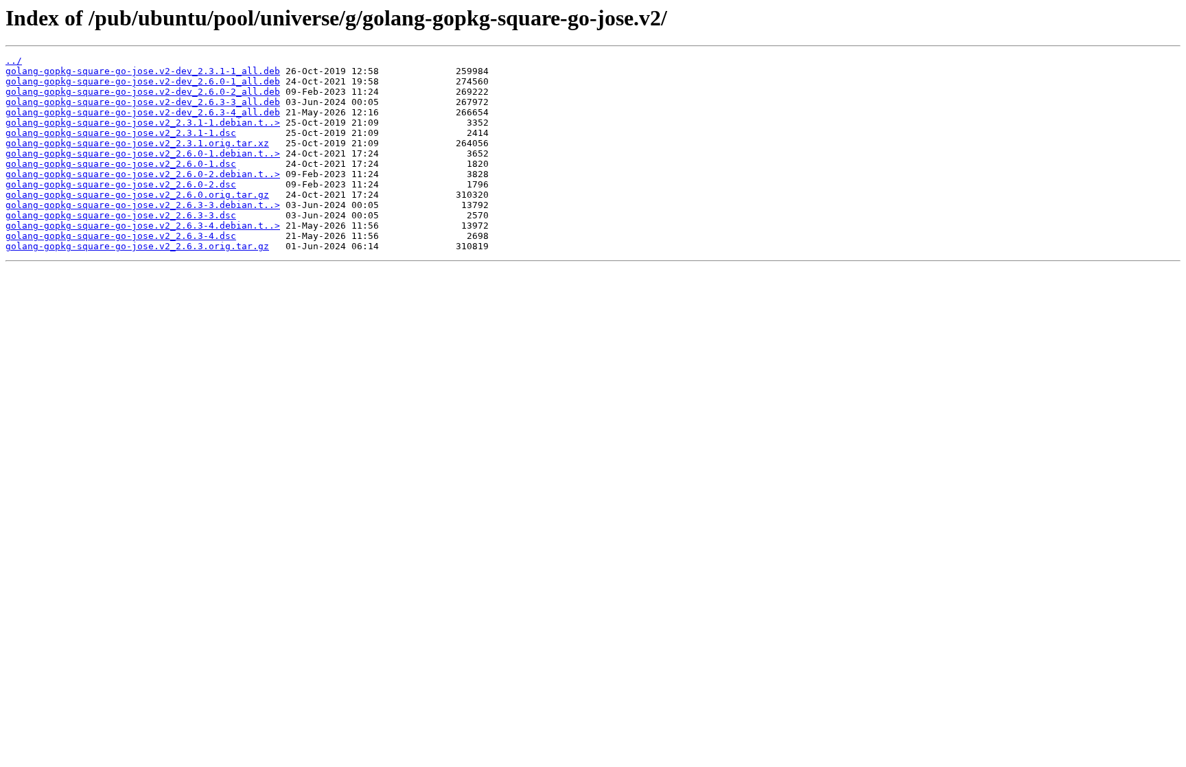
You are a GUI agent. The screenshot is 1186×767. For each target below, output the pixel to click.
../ (13, 61)
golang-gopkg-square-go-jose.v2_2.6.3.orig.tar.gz (137, 246)
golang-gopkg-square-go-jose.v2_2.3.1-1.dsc (120, 133)
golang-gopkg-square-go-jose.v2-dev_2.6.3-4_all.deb (142, 112)
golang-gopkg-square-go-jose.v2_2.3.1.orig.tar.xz (137, 143)
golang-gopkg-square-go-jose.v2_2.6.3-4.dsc (120, 236)
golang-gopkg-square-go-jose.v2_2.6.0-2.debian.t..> (142, 174)
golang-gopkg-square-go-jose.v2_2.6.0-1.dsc (120, 164)
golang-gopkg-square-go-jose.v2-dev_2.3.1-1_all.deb (142, 71)
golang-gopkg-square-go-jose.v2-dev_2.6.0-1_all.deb (142, 81)
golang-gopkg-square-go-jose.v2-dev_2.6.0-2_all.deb (142, 92)
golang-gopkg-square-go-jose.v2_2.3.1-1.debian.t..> (142, 122)
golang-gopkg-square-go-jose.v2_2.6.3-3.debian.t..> (142, 205)
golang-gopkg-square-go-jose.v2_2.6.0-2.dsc (120, 184)
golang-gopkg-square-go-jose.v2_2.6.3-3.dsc (120, 215)
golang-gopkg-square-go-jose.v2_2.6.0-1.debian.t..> (142, 153)
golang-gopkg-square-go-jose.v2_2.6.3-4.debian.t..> (142, 225)
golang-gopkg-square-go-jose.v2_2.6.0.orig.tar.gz (137, 195)
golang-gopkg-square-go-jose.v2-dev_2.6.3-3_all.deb (142, 102)
